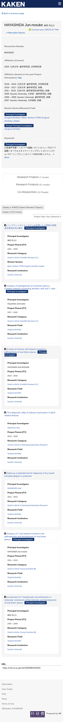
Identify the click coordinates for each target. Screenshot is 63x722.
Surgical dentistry (12, 117)
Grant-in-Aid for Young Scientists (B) (21, 569)
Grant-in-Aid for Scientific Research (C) (22, 258)
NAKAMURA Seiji (14, 488)
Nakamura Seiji (13, 428)
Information (7, 684)
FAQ (4, 694)
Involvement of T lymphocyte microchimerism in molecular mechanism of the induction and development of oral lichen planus (30, 600)
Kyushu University (14, 275)
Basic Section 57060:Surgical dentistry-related (25, 266)
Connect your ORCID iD (43, 29)
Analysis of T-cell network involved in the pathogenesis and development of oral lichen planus (25, 536)
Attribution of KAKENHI (12, 708)
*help (56, 29)
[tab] (33, 177)
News (4, 699)
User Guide (7, 689)
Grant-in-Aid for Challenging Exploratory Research (27, 445)
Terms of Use (8, 704)
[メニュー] (59, 3)
